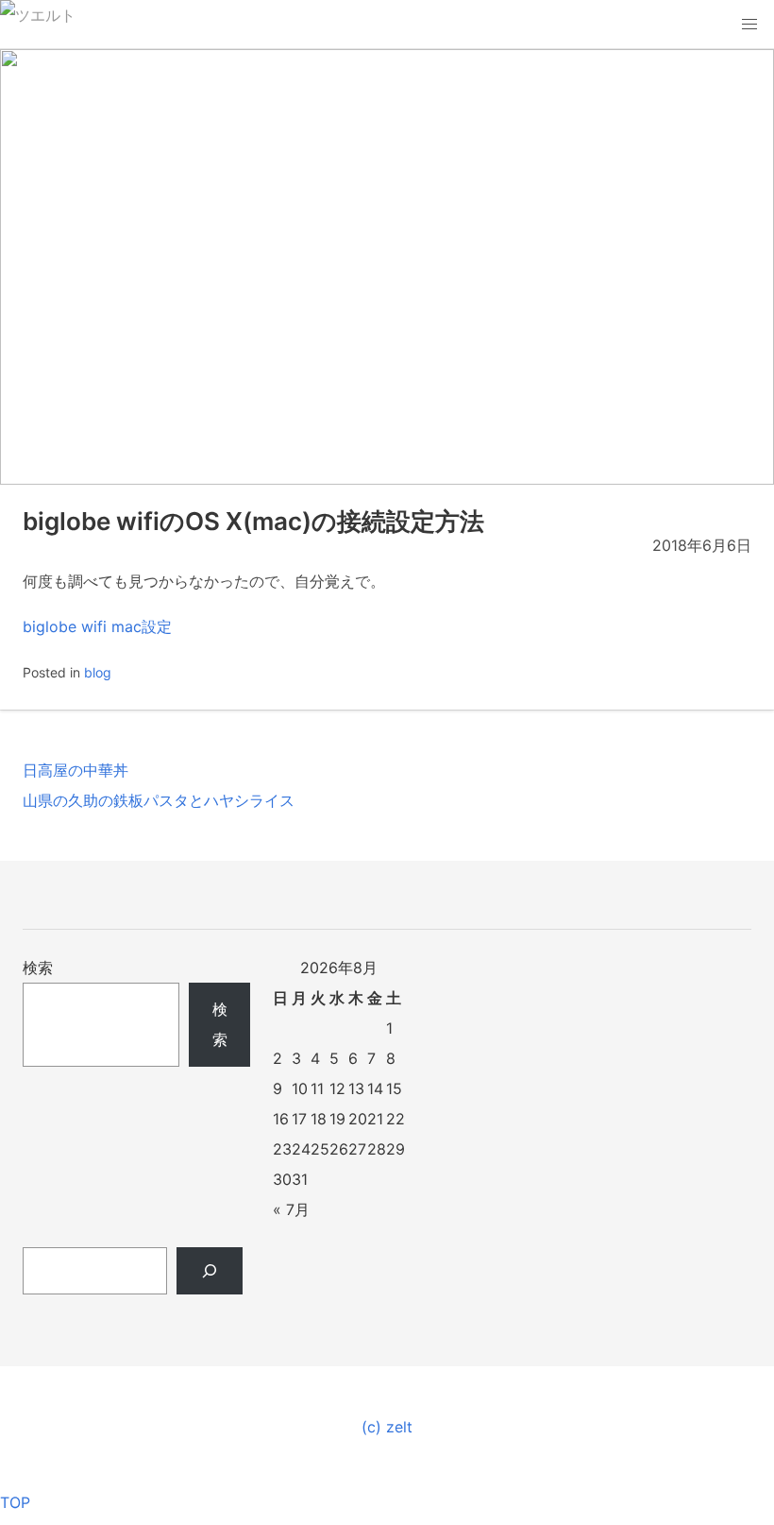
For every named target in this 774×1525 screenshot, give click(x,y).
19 (337, 1118)
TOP (15, 1502)
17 (299, 1118)
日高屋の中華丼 (75, 770)
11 (317, 1088)
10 (300, 1088)
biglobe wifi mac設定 (97, 626)
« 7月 (291, 1209)
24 (301, 1148)
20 (357, 1118)
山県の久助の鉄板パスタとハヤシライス (158, 800)
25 (320, 1148)
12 (337, 1088)
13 (356, 1088)
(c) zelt (387, 1426)
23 (282, 1148)
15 (394, 1088)
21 (375, 1118)
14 (375, 1088)
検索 (38, 967)
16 (281, 1118)
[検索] (210, 1270)
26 (338, 1148)
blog (97, 672)
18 (319, 1118)
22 (395, 1118)
